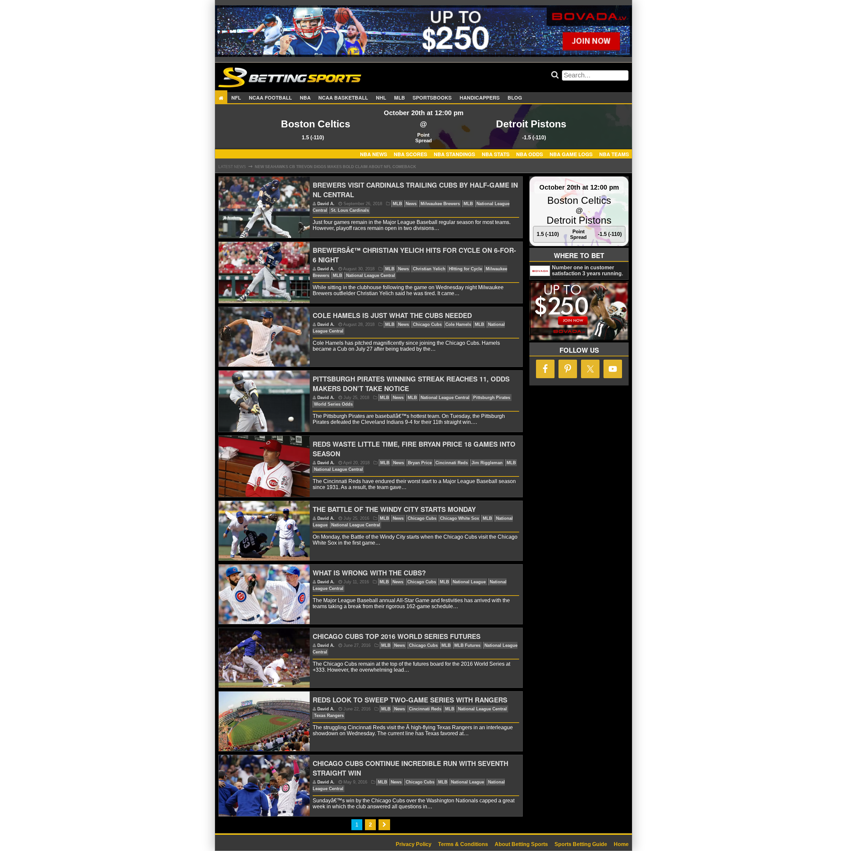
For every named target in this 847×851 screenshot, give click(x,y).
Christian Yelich (429, 268)
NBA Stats (496, 154)
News (411, 203)
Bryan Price (420, 462)
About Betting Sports (521, 844)
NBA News (373, 154)
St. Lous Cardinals (350, 210)
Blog (515, 98)
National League (469, 581)
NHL (381, 98)
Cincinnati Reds (451, 462)
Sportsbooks (432, 98)
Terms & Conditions (463, 844)
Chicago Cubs (427, 324)
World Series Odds (333, 404)
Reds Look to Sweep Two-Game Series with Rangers (410, 699)
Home (621, 844)
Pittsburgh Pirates (491, 397)
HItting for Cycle (465, 268)
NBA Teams (614, 154)
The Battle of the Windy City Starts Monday (394, 509)
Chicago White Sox (459, 518)
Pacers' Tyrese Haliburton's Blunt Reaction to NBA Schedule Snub (332, 168)
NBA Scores (410, 154)
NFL (236, 98)
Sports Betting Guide (581, 844)
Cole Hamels (458, 324)
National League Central (370, 275)
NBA (305, 98)
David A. (325, 203)
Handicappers (480, 98)
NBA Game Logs (571, 154)
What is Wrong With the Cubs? (369, 572)
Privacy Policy (413, 844)
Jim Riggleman (487, 462)
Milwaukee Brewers (440, 203)
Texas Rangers (329, 715)
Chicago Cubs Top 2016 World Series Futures (396, 636)
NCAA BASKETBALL (343, 98)
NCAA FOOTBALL (270, 98)
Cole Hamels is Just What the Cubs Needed (392, 315)
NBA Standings (454, 154)
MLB (399, 98)
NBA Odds (529, 154)
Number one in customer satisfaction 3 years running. (587, 270)
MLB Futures (467, 645)
